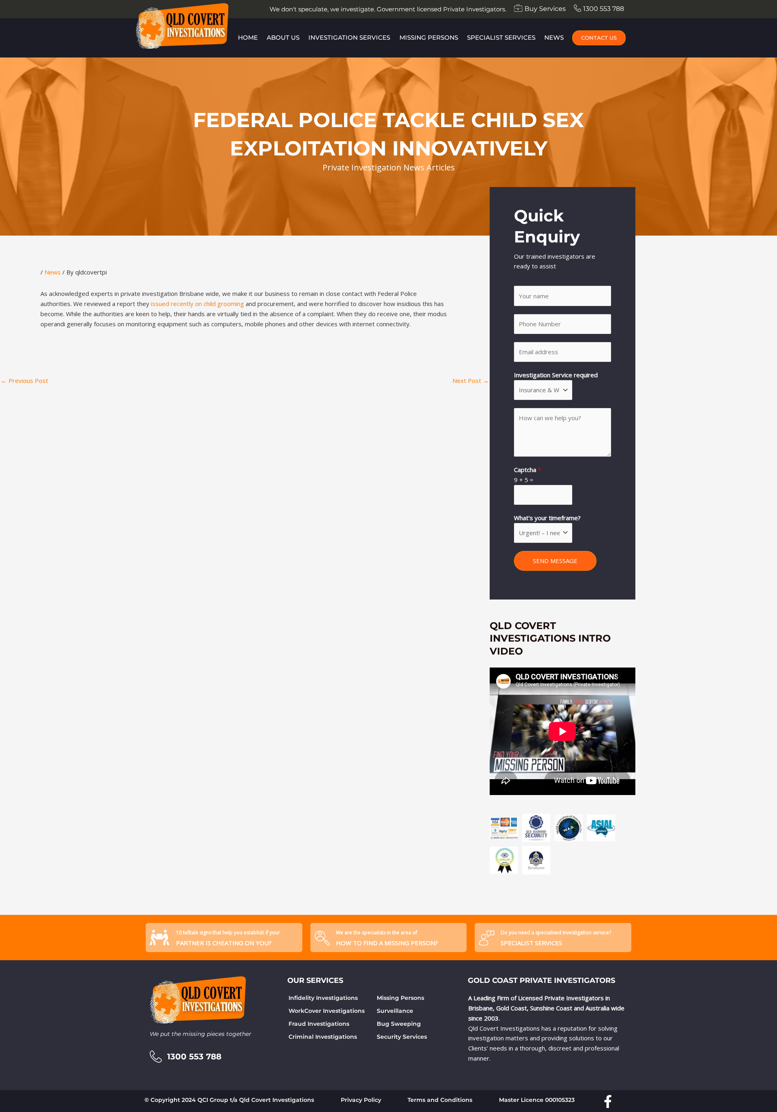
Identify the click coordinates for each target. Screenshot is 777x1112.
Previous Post (24, 380)
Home (248, 37)
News (554, 37)
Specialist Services (501, 37)
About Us (283, 37)
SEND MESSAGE (555, 561)
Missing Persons (428, 37)
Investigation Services (349, 37)
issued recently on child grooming (197, 304)
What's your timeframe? (547, 518)
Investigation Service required (556, 375)
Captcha (527, 470)
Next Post (470, 380)
